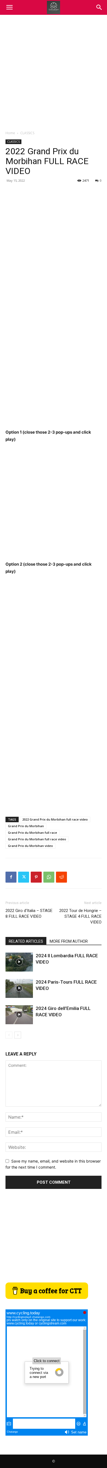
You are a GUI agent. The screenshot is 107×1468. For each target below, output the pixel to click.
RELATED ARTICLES (26, 941)
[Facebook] (10, 877)
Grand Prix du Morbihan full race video (37, 839)
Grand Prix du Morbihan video (30, 846)
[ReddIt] (61, 877)
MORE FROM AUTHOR (69, 941)
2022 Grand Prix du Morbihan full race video (55, 819)
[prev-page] (8, 1035)
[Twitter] (23, 877)
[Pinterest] (36, 877)
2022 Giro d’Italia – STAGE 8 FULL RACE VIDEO (28, 913)
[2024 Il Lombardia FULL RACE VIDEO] (19, 962)
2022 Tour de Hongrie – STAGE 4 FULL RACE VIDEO (80, 916)
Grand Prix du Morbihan (26, 826)
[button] (99, 7)
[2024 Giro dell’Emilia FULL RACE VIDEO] (19, 1014)
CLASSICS (27, 133)
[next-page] (17, 1035)
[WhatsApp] (48, 877)
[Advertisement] (53, 71)
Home (10, 133)
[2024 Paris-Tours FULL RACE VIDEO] (19, 988)
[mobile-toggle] (9, 7)
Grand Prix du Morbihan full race (32, 832)
